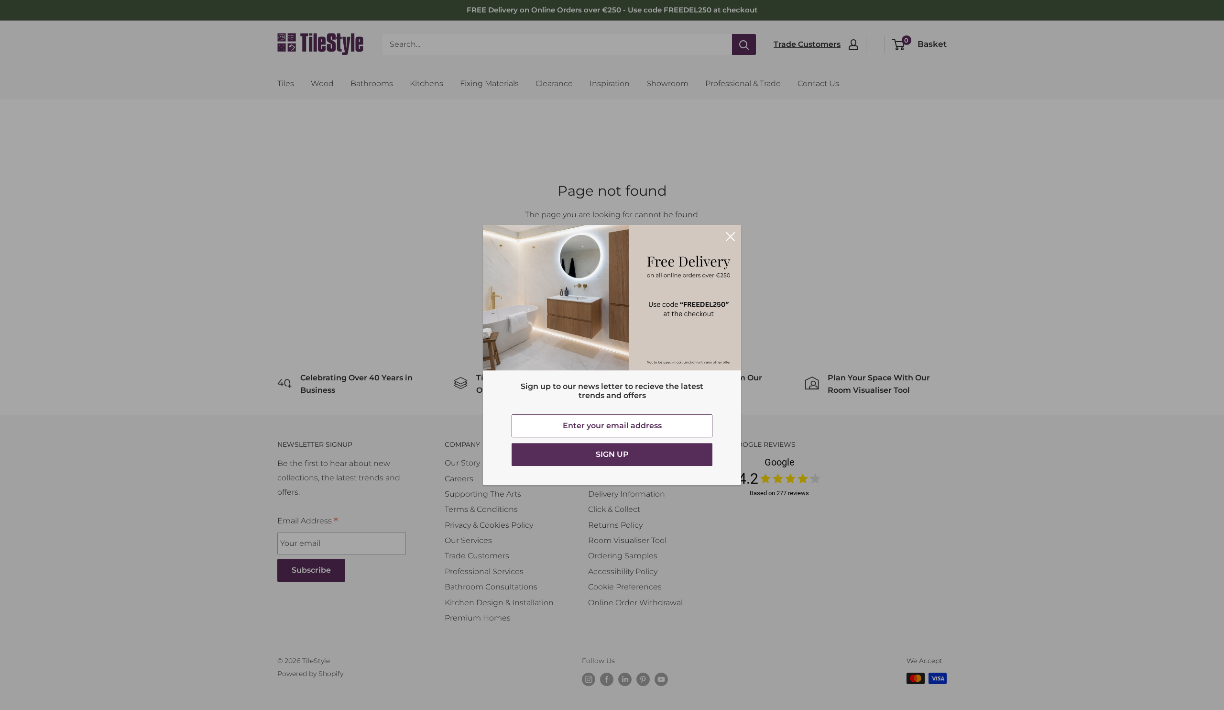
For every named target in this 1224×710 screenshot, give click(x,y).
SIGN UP (612, 454)
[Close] (730, 236)
